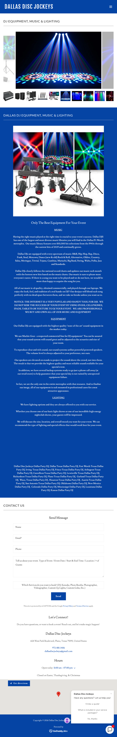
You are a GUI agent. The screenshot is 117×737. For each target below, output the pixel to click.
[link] (29, 8)
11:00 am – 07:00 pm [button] (63, 667)
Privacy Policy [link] (68, 606)
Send (58, 596)
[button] (111, 7)
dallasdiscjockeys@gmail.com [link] (58, 651)
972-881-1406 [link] (58, 647)
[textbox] (58, 527)
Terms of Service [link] (82, 606)
